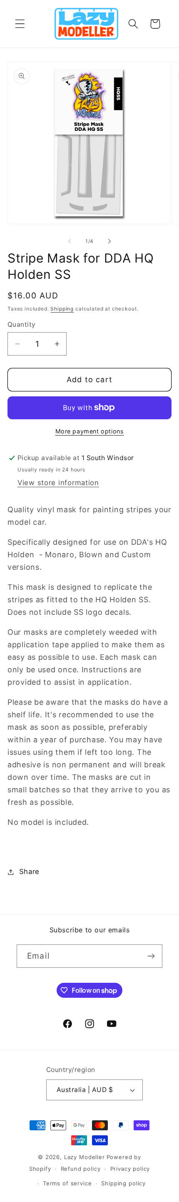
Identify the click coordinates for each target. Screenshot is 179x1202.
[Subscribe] (151, 956)
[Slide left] (69, 241)
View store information (58, 482)
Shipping (62, 309)
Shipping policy (123, 1183)
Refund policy (81, 1168)
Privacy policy (130, 1168)
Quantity (21, 324)
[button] (20, 24)
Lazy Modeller (84, 1157)
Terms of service (67, 1183)
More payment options (89, 431)
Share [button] (29, 871)
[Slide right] (109, 241)
